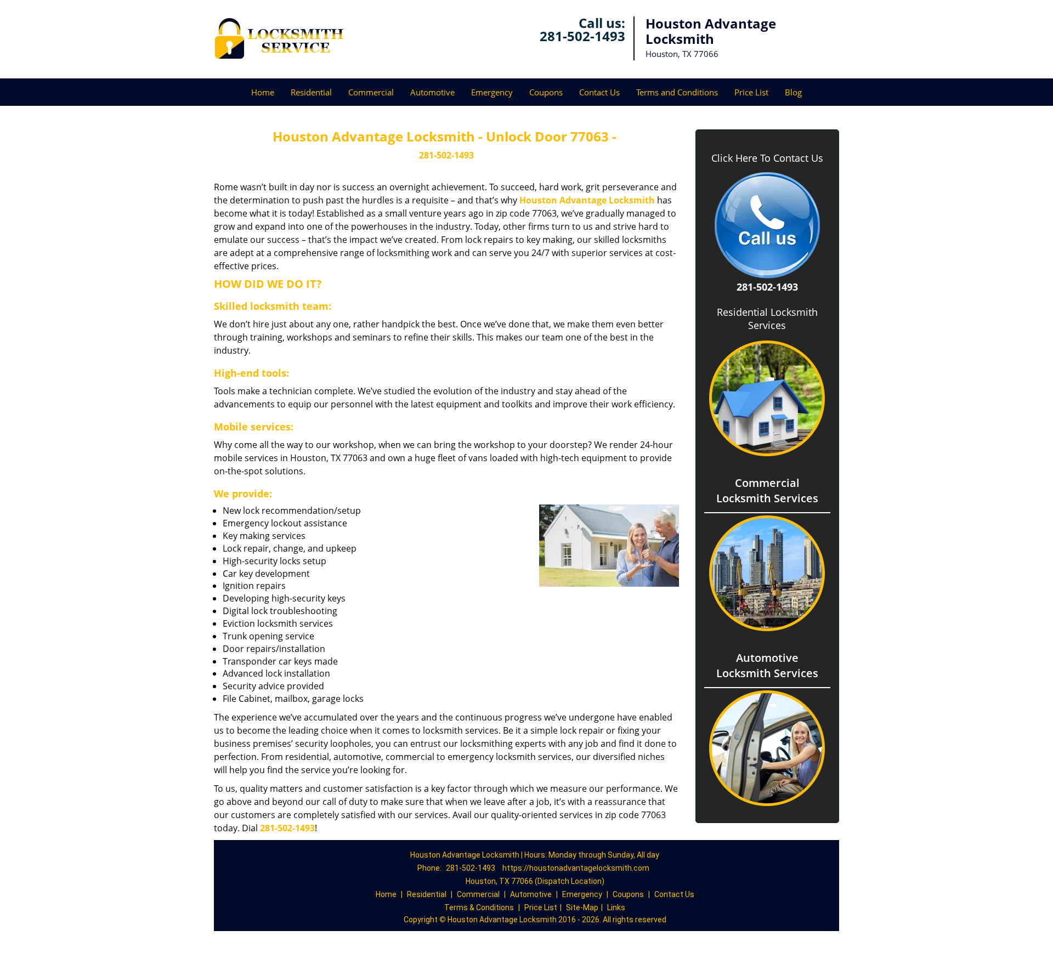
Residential (311, 92)
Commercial (371, 92)
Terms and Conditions (677, 92)
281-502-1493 (582, 36)
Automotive (432, 92)
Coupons (546, 92)
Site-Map (582, 907)
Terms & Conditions (479, 907)
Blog (793, 92)
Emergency (492, 92)
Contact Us (599, 92)
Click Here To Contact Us (767, 158)
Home (262, 92)
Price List (751, 92)
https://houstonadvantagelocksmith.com (575, 868)
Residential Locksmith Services (767, 318)
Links (616, 907)
